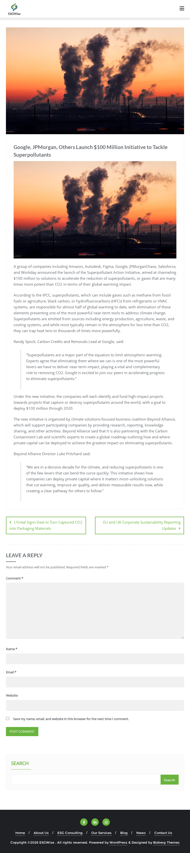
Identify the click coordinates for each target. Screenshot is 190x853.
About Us (41, 833)
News (141, 833)
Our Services (101, 833)
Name (11, 649)
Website (12, 695)
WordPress (118, 842)
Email (11, 672)
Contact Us (163, 833)
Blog (124, 833)
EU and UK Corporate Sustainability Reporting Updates (142, 525)
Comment (14, 578)
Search (20, 764)
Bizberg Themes (166, 842)
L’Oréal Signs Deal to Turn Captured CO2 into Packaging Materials (45, 525)
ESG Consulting (70, 833)
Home (20, 833)
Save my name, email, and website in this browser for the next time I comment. (71, 719)
